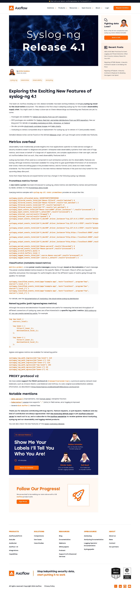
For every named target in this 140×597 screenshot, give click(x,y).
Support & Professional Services (67, 555)
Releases (53, 135)
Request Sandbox (122, 8)
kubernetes (25, 80)
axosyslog (49, 80)
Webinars (62, 543)
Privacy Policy (49, 586)
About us (112, 536)
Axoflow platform (15, 536)
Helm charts (56, 126)
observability (37, 80)
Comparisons (39, 536)
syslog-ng (13, 80)
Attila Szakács (24, 71)
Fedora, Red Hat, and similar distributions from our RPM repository (62, 120)
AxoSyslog (88, 536)
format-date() (45, 399)
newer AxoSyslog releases (54, 424)
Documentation (64, 539)
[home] (27, 8)
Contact (112, 543)
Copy (94, 199)
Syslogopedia (89, 549)
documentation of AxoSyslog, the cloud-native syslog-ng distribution (52, 299)
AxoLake (12, 539)
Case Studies (39, 543)
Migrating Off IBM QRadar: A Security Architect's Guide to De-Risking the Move (115, 65)
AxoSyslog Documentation (93, 539)
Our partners (114, 547)
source (19, 402)
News (111, 539)
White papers (64, 547)
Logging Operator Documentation (90, 545)
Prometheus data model (38, 188)
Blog (60, 536)
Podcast (62, 550)
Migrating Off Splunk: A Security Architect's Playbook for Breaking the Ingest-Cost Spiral (114, 73)
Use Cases (38, 539)
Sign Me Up (23, 501)
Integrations (13, 550)
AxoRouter (13, 543)
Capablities (13, 554)
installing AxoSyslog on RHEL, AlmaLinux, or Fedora (50, 123)
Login (107, 8)
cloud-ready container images (35, 126)
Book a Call (116, 37)
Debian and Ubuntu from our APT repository (50, 117)
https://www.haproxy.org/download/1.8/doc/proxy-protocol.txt (55, 387)
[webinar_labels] (53, 452)
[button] (51, 8)
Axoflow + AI (13, 547)
